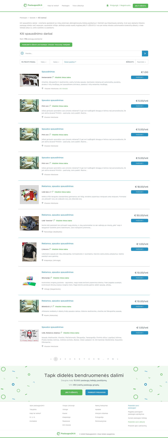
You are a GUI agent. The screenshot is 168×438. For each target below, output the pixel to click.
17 (108, 359)
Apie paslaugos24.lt (37, 405)
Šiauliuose (66, 421)
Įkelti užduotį (140, 6)
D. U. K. (32, 417)
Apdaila (98, 409)
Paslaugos (65, 6)
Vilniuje (65, 409)
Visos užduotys (78, 6)
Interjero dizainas (101, 413)
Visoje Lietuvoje (69, 405)
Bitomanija (46, 278)
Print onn (45, 106)
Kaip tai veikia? (53, 6)
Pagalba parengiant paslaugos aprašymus (136, 413)
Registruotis (125, 5)
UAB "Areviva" (47, 220)
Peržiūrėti (139, 77)
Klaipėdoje (66, 417)
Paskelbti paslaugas (96, 392)
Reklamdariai (47, 77)
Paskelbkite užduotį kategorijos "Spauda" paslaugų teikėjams (46, 45)
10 (98, 359)
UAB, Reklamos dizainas (51, 333)
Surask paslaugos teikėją (137, 418)
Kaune (65, 413)
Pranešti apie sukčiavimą (137, 426)
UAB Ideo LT (47, 192)
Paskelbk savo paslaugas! (133, 407)
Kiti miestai (64, 88)
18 (113, 359)
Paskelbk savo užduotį (136, 422)
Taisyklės (33, 409)
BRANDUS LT (47, 306)
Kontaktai (33, 421)
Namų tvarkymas (101, 405)
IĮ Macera (45, 249)
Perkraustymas (100, 421)
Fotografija (99, 417)
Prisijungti (114, 5)
